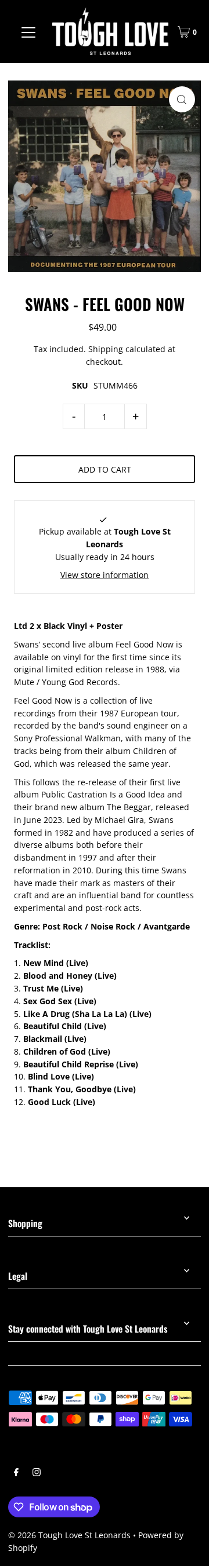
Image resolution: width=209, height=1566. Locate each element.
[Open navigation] (28, 31)
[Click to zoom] (182, 99)
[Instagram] (37, 1473)
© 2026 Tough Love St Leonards (69, 1535)
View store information (104, 574)
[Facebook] (16, 1473)
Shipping (105, 348)
